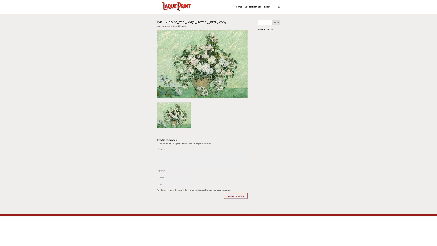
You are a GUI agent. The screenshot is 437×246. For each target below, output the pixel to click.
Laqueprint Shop (253, 7)
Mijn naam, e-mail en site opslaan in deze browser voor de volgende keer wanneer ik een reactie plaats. (195, 190)
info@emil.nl (165, 26)
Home (239, 7)
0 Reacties (182, 26)
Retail (267, 7)
